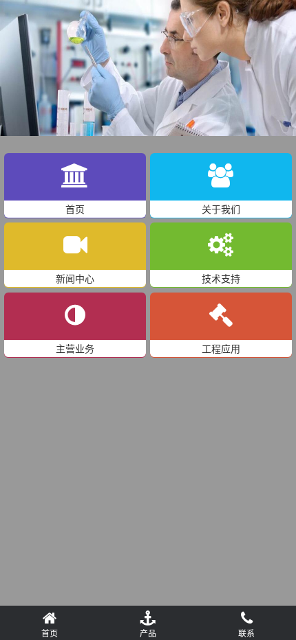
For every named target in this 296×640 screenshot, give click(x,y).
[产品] (147, 616)
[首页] (49, 616)
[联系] (247, 616)
